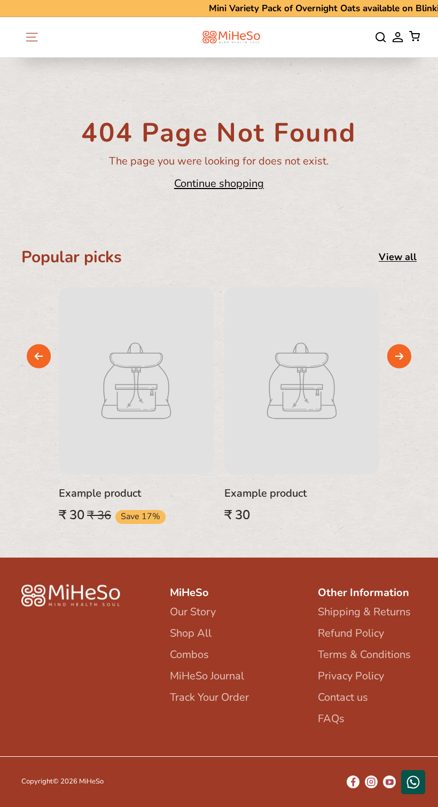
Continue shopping (219, 183)
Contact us (343, 697)
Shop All (191, 633)
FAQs (331, 718)
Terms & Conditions (364, 654)
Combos (189, 654)
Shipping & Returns (364, 612)
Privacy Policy (351, 676)
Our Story (193, 612)
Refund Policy (351, 633)
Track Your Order (209, 697)
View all (398, 256)
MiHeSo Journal (207, 676)
